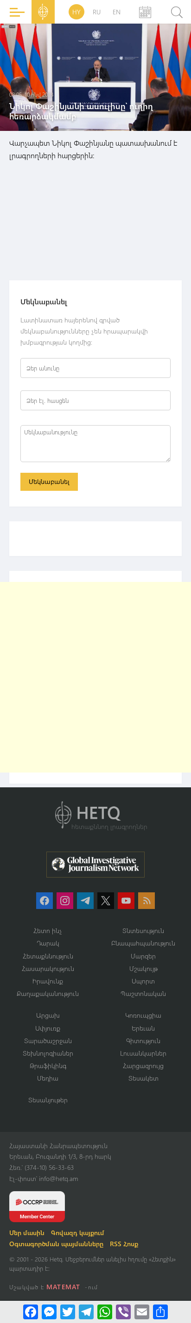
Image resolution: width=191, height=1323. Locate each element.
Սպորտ (143, 981)
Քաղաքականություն (48, 993)
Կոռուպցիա (143, 1015)
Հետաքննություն (48, 956)
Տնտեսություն (143, 930)
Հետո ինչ (47, 930)
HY (76, 11)
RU (97, 11)
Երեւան (143, 1028)
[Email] (142, 1312)
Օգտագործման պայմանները (56, 1243)
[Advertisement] (95, 677)
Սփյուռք (47, 1028)
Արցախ (48, 1015)
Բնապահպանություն (143, 943)
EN (117, 11)
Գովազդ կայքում (77, 1232)
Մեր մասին (27, 1232)
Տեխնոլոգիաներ (48, 1053)
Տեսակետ (143, 1078)
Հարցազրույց (143, 1065)
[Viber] (123, 1312)
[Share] (160, 1312)
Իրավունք (47, 981)
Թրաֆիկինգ (48, 1065)
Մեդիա (47, 1078)
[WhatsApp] (105, 1312)
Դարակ (48, 943)
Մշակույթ (143, 968)
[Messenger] (49, 1312)
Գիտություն (143, 1040)
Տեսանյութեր (48, 1099)
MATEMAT (63, 1286)
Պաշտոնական (143, 993)
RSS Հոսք (124, 1243)
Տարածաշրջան (48, 1040)
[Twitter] (67, 1312)
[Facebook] (30, 1312)
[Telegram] (86, 1312)
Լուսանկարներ (143, 1053)
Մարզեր (143, 956)
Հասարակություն (48, 968)
